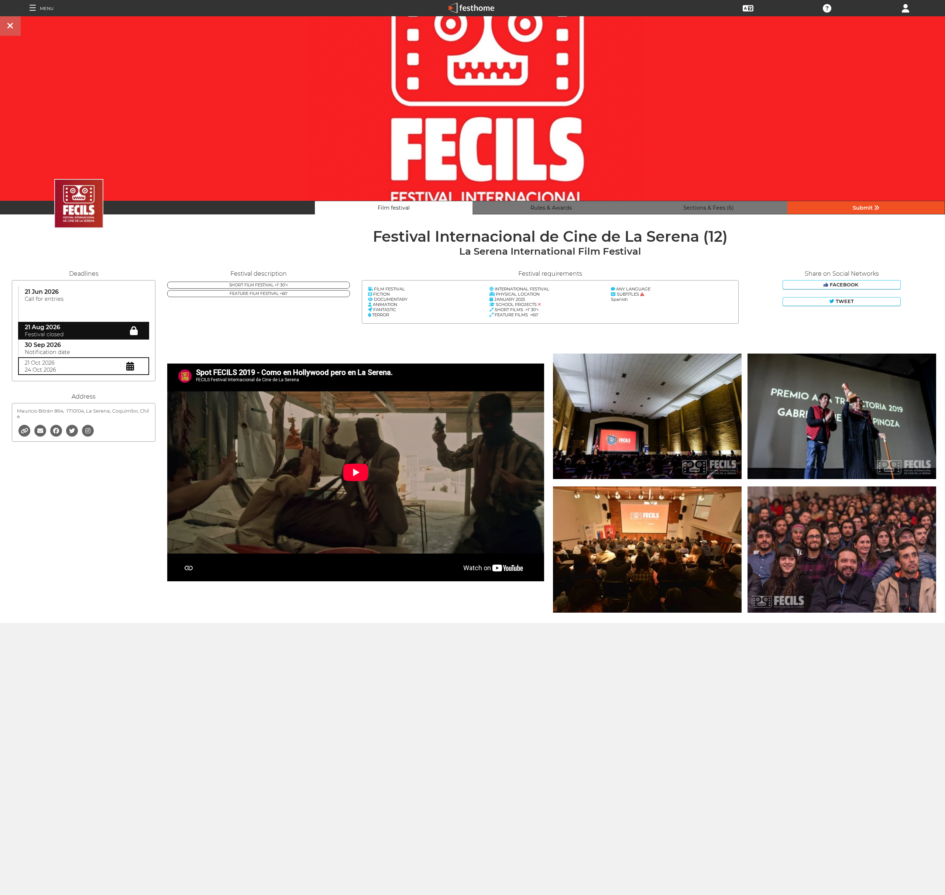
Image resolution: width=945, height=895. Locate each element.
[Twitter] (72, 430)
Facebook (844, 285)
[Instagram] (87, 430)
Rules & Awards (551, 207)
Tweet (844, 301)
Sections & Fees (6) (708, 207)
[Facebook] (57, 430)
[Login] (905, 7)
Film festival (394, 207)
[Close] (10, 26)
